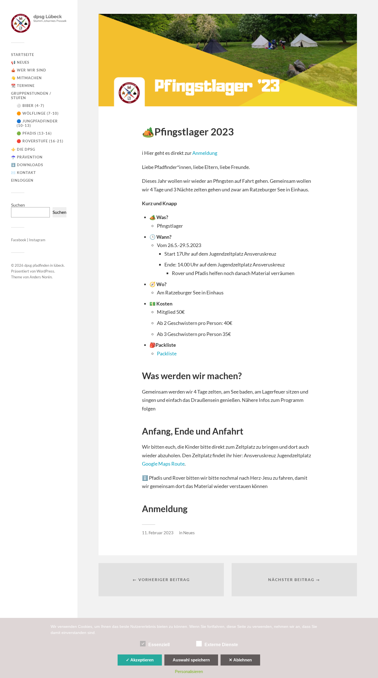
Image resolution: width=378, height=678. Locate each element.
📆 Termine (23, 85)
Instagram (37, 240)
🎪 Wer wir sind (28, 70)
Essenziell (159, 644)
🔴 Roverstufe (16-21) (40, 141)
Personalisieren (189, 671)
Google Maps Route (163, 464)
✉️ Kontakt (23, 172)
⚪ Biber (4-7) (30, 105)
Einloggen (22, 180)
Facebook (19, 240)
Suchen (18, 204)
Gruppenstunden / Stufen (31, 95)
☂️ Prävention (27, 157)
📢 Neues (20, 62)
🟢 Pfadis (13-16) (34, 133)
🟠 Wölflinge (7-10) (38, 113)
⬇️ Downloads (27, 165)
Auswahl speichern (191, 660)
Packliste (167, 353)
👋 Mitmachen (26, 78)
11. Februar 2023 (158, 532)
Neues (189, 532)
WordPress (45, 271)
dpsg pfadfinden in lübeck (44, 265)
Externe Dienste (221, 644)
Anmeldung (204, 153)
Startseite (22, 54)
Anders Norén (41, 277)
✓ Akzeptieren (140, 660)
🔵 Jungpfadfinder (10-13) (37, 123)
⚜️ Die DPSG (23, 149)
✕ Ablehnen (240, 660)
